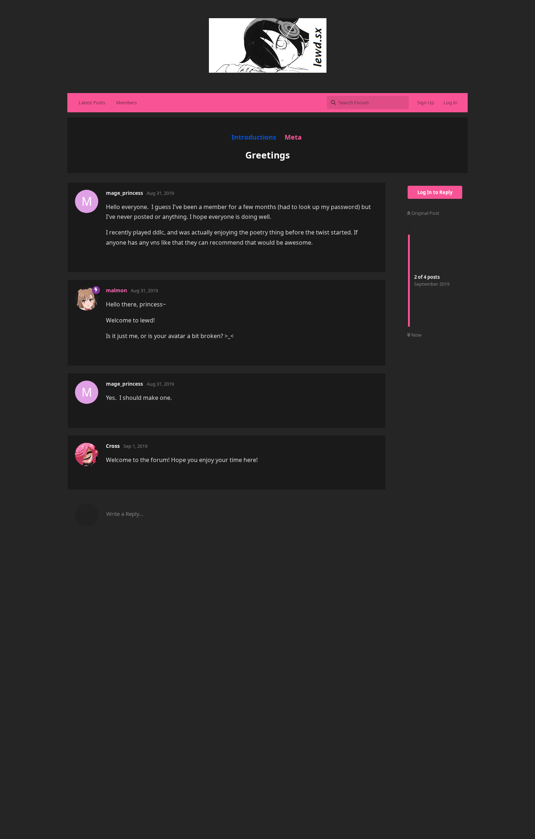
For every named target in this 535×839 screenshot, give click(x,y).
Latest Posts (92, 102)
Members (126, 102)
